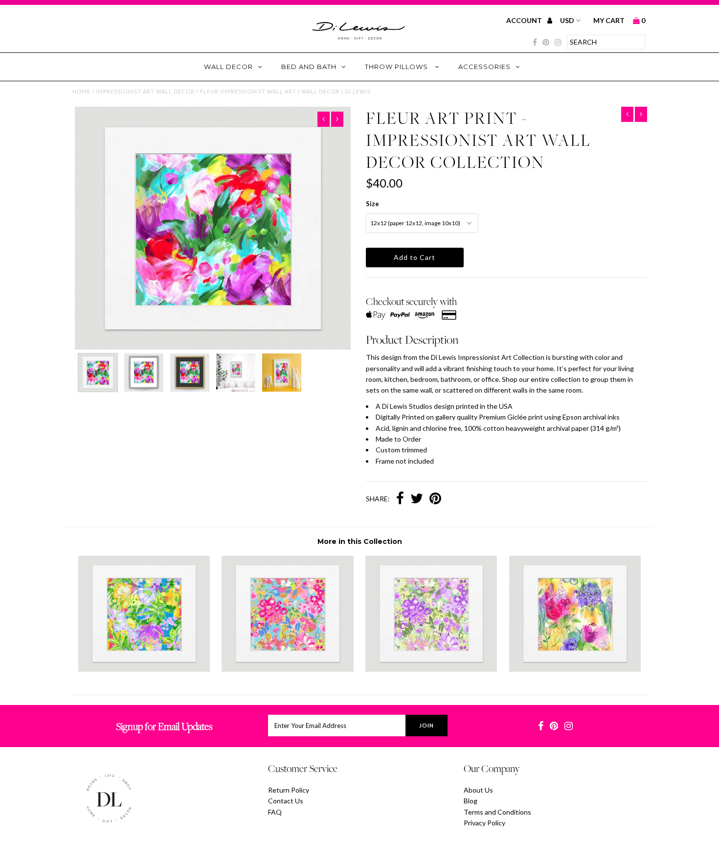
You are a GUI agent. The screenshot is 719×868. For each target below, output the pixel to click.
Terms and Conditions (497, 812)
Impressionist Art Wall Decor (145, 91)
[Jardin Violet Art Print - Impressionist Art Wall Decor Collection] (431, 669)
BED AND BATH (309, 66)
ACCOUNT (524, 20)
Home (81, 91)
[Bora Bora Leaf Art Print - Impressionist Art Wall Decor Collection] (144, 669)
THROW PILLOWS (397, 66)
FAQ (275, 812)
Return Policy (288, 790)
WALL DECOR (228, 66)
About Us (478, 790)
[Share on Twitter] (416, 499)
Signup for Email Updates (164, 726)
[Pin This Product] (435, 499)
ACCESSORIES (484, 66)
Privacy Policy (484, 823)
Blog (470, 801)
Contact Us (285, 801)
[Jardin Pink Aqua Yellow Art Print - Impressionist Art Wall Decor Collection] (287, 669)
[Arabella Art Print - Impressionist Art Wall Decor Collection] (575, 669)
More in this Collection (359, 541)
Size (372, 204)
